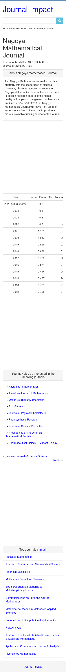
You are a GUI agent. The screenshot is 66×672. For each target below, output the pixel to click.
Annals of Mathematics (19, 556)
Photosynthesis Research (23, 419)
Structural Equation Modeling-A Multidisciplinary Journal (24, 588)
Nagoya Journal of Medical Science (26, 456)
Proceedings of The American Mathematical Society (24, 434)
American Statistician (18, 571)
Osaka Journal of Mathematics (26, 400)
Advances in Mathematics (23, 386)
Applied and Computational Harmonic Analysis (32, 646)
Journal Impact (28, 8)
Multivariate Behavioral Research (25, 579)
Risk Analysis (13, 627)
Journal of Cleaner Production (26, 426)
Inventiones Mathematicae (21, 653)
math (43, 549)
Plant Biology (49, 443)
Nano (56, 460)
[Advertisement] (33, 157)
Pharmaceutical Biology (22, 443)
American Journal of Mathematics (28, 393)
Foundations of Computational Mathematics (31, 620)
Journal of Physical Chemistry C (27, 413)
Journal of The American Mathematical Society (33, 564)
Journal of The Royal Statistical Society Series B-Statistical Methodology (32, 636)
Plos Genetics (17, 406)
